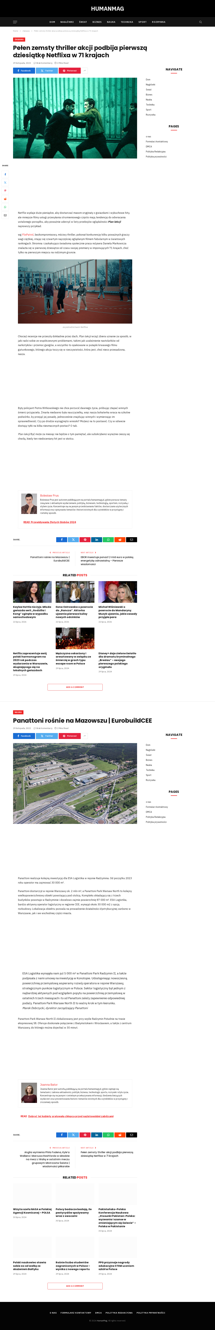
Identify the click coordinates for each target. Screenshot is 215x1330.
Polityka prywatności (156, 156)
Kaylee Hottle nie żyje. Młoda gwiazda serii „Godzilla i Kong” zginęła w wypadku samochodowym (32, 612)
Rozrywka (158, 22)
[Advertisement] (75, 187)
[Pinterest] (5, 190)
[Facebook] (5, 174)
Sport (143, 22)
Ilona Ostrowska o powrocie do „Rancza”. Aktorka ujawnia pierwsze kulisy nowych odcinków (74, 612)
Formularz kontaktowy (157, 141)
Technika (127, 22)
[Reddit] (5, 199)
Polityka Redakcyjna (156, 151)
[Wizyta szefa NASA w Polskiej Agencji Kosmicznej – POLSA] (32, 1194)
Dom (52, 22)
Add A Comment (75, 687)
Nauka (111, 22)
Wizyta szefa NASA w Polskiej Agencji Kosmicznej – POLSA (32, 1211)
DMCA (149, 146)
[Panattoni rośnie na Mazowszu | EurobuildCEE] (75, 783)
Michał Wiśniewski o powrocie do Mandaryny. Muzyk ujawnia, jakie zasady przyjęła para (118, 612)
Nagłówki (67, 22)
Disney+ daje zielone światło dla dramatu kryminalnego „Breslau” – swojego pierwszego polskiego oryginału (117, 660)
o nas (148, 136)
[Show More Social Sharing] (85, 71)
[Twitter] (5, 182)
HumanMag (102, 1320)
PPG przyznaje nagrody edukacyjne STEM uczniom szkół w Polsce (116, 1266)
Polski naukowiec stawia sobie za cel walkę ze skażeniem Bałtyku (29, 1266)
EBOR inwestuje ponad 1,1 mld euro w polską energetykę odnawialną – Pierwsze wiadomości (107, 561)
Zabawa (19, 39)
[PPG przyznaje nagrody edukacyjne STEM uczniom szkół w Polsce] (118, 1247)
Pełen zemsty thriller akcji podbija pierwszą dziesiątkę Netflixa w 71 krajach (107, 1154)
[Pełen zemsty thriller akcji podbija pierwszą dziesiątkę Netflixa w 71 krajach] (75, 118)
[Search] (200, 22)
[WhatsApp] (5, 207)
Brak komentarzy (44, 63)
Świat (83, 22)
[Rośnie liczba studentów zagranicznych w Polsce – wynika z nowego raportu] (75, 1247)
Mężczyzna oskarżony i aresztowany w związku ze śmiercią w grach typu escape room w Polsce (73, 658)
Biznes (97, 22)
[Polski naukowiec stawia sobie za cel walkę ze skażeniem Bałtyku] (32, 1247)
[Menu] (15, 22)
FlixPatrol (28, 234)
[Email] (5, 215)
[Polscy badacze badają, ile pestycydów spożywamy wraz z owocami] (75, 1194)
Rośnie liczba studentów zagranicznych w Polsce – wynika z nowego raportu (73, 1266)
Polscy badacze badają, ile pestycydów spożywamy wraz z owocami (74, 1213)
